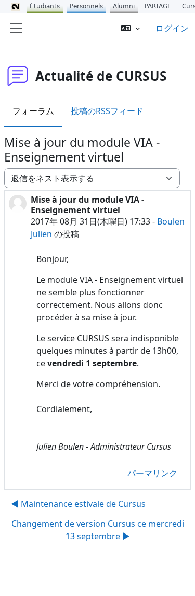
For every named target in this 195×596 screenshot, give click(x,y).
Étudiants (45, 6)
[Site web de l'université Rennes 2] (15, 6)
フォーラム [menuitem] (33, 111)
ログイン (172, 28)
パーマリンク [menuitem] (152, 473)
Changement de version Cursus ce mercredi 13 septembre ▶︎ (97, 530)
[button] (130, 28)
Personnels (86, 6)
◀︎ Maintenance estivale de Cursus (78, 504)
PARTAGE (158, 6)
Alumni (124, 6)
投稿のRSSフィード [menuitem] (107, 111)
